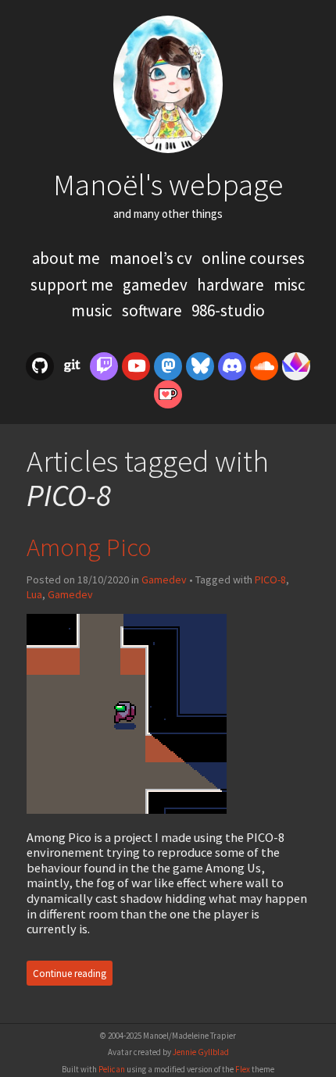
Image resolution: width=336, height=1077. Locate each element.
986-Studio (228, 310)
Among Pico (89, 547)
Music (93, 310)
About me (67, 258)
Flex (242, 1069)
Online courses (253, 258)
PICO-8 (270, 579)
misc (289, 284)
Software (153, 310)
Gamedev (157, 284)
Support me (73, 284)
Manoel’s (150, 258)
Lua (34, 594)
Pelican (111, 1069)
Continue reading (69, 973)
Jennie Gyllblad (201, 1052)
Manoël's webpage (168, 184)
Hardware (232, 284)
